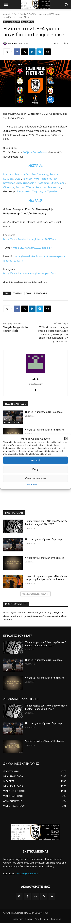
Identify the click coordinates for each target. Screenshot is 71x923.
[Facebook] (17, 51)
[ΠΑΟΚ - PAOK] (35, 832)
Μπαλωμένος (40, 174)
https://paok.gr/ (35, 384)
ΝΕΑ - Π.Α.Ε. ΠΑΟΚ (26, 14)
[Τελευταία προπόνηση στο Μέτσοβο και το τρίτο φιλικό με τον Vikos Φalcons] (13, 581)
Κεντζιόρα (9, 182)
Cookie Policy (32, 484)
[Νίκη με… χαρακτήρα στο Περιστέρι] (13, 417)
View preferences (35, 478)
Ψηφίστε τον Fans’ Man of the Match (44, 429)
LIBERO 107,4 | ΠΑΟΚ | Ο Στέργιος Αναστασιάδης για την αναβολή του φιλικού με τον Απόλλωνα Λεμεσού (35, 616)
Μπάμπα (8, 174)
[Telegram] (39, 51)
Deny (35, 469)
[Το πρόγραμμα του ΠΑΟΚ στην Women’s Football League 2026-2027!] (13, 526)
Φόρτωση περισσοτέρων (34, 594)
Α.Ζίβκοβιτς (51, 191)
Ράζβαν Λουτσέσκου (35, 152)
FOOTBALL (17, 293)
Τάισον (54, 174)
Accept (35, 460)
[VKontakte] (52, 896)
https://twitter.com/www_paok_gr (32, 247)
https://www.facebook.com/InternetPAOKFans (29, 239)
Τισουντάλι (23, 191)
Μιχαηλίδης (57, 182)
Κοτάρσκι (43, 182)
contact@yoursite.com (28, 873)
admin (13, 43)
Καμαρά (8, 178)
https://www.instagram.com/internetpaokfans (29, 273)
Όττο (17, 178)
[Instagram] (43, 896)
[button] (66, 438)
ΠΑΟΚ (28, 293)
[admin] (5, 43)
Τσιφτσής (37, 191)
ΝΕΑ (14, 14)
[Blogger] (19, 896)
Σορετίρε (41, 187)
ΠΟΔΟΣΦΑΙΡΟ (27, 22)
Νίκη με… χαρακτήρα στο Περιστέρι (44, 412)
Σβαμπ (30, 187)
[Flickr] (35, 896)
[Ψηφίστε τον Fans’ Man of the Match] (13, 563)
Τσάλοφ (27, 178)
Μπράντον (54, 187)
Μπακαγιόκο (22, 174)
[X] (24, 51)
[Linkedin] (32, 51)
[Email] (47, 51)
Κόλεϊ (37, 178)
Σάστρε (20, 187)
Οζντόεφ (8, 187)
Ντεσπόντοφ (49, 178)
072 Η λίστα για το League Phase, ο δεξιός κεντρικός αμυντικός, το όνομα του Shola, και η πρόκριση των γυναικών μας (53, 334)
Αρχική (6, 14)
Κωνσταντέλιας (26, 182)
